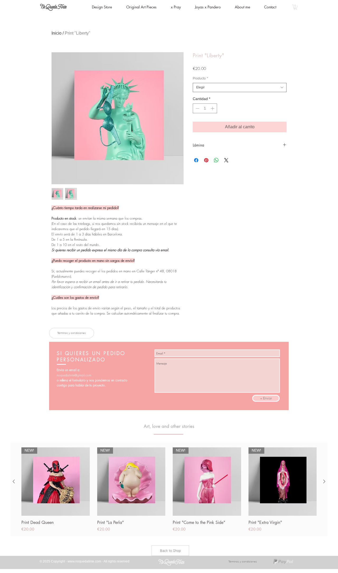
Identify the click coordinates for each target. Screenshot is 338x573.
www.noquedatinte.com (84, 561)
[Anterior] (14, 481)
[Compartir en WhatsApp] (216, 160)
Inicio (56, 33)
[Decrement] (197, 108)
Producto (200, 78)
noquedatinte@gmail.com (74, 375)
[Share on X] (226, 160)
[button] (295, 7)
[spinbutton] (205, 108)
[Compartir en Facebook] (196, 160)
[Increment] (213, 108)
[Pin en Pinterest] (206, 160)
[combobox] (240, 87)
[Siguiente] (324, 481)
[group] (169, 489)
